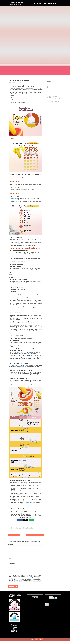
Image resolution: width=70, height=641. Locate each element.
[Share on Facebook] (20, 520)
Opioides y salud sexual (37, 527)
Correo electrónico (13, 563)
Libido (23, 526)
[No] (68, 639)
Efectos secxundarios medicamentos (28, 525)
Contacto (59, 3)
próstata (30, 352)
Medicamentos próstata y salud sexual (16, 527)
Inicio (31, 3)
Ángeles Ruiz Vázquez (19, 82)
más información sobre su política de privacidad (33, 581)
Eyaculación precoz (12, 526)
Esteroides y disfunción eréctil (37, 525)
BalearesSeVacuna (52, 3)
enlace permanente (30, 528)
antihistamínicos (15, 365)
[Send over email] (31, 520)
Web (10, 567)
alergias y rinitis (24, 366)
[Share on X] (25, 520)
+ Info (41, 639)
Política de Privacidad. (30, 576)
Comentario (11, 544)
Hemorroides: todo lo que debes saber (34, 534)
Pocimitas (45, 3)
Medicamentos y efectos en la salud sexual (28, 527)
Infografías (39, 3)
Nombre (10, 558)
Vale (36, 639)
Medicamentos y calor (14, 534)
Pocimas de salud (16, 2)
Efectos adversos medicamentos (17, 525)
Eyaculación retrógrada (18, 526)
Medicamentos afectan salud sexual (29, 526)
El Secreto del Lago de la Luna (53, 94)
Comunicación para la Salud (31, 502)
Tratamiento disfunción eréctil (23, 528)
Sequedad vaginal (14, 198)
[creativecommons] (35, 597)
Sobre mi (34, 3)
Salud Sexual (11, 528)
